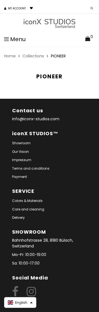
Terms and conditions (31, 168)
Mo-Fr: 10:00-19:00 (29, 254)
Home (10, 56)
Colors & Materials (27, 200)
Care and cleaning (28, 209)
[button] (20, 302)
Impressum (21, 160)
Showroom (21, 143)
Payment (19, 176)
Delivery (18, 217)
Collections (33, 56)
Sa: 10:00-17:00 (26, 263)
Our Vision (20, 151)
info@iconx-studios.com (35, 119)
